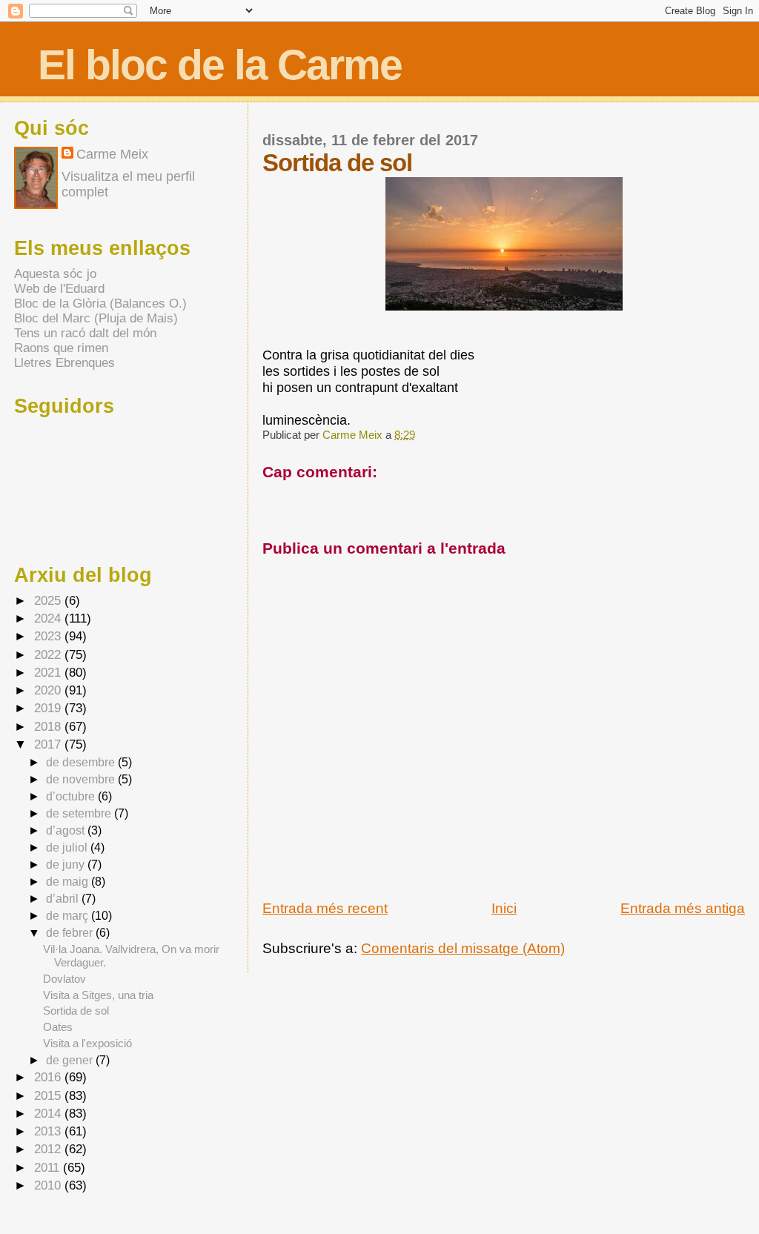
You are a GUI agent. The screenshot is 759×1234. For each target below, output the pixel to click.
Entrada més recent (325, 908)
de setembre (80, 813)
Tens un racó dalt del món (85, 333)
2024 (49, 618)
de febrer (71, 932)
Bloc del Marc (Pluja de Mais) (96, 318)
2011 (48, 1168)
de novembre (82, 779)
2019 (49, 708)
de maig (68, 881)
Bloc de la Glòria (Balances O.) (100, 303)
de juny (66, 864)
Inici (504, 908)
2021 (49, 673)
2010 (49, 1185)
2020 (49, 690)
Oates (58, 1027)
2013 (49, 1131)
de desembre (82, 762)
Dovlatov (64, 978)
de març (68, 915)
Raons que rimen (61, 348)
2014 (49, 1114)
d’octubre (72, 796)
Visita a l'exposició (87, 1043)
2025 (49, 601)
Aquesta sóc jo (55, 274)
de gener (71, 1060)
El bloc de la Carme (220, 65)
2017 (49, 744)
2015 (49, 1096)
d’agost (66, 830)
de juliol (68, 847)
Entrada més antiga (682, 908)
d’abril (64, 898)
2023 (49, 636)
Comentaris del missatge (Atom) (463, 948)
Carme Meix (353, 434)
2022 (49, 655)
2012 (49, 1149)
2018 (49, 727)
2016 (49, 1077)
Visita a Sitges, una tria (98, 995)
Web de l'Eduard (59, 289)
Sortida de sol (76, 1010)
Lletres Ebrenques (64, 363)
